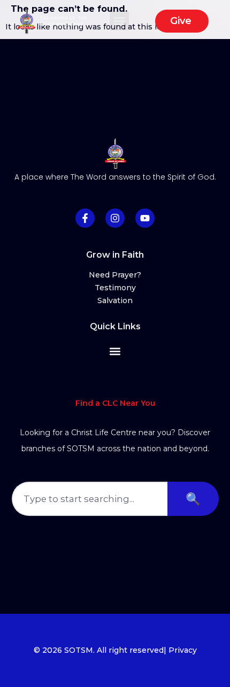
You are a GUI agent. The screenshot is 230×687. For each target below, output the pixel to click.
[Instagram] (115, 218)
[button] (119, 20)
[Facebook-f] (85, 218)
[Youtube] (145, 218)
